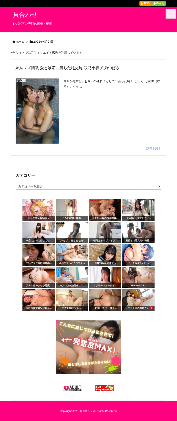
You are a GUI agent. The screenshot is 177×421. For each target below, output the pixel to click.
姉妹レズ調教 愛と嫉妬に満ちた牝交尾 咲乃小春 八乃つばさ (68, 68)
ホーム (20, 41)
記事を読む (153, 148)
